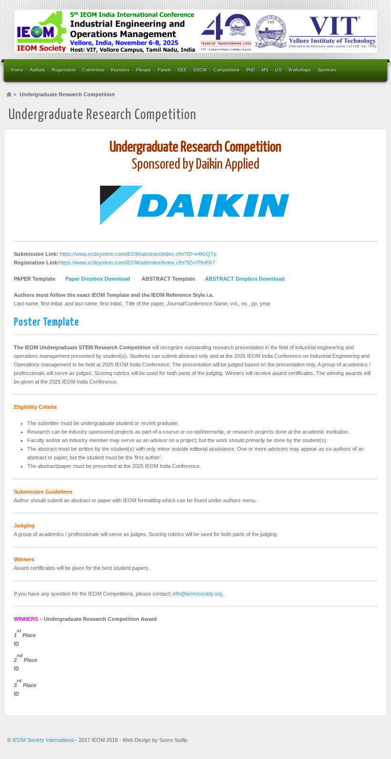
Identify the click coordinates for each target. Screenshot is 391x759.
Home (17, 70)
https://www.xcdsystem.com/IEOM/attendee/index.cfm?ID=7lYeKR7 (137, 262)
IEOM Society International (43, 740)
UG (278, 70)
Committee (93, 70)
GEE (182, 70)
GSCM (200, 70)
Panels (164, 70)
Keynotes (120, 70)
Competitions (227, 70)
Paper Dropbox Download (97, 279)
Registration (64, 70)
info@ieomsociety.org (197, 594)
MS (265, 70)
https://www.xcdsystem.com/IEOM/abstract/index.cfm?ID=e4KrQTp (138, 254)
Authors (37, 70)
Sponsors (327, 70)
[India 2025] (195, 31)
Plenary (143, 70)
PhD (251, 70)
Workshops (299, 70)
